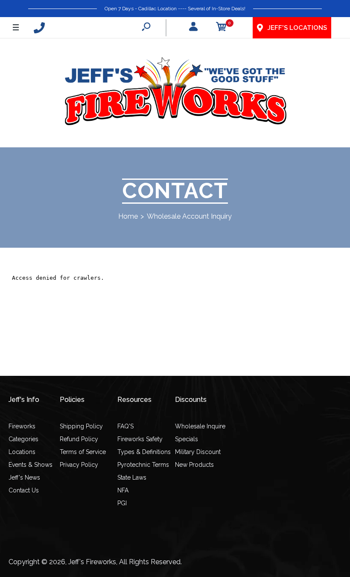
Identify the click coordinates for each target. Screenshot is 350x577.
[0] (221, 28)
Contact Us (24, 490)
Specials (186, 439)
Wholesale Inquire (200, 426)
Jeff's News (24, 477)
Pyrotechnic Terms (143, 464)
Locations (22, 451)
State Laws (131, 477)
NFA (122, 490)
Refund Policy (79, 439)
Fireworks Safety (140, 439)
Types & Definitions (144, 451)
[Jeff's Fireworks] (175, 93)
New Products (194, 464)
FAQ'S (125, 426)
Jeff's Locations (297, 28)
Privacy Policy (79, 464)
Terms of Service (83, 451)
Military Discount (198, 451)
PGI (122, 503)
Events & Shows (30, 464)
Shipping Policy (81, 426)
